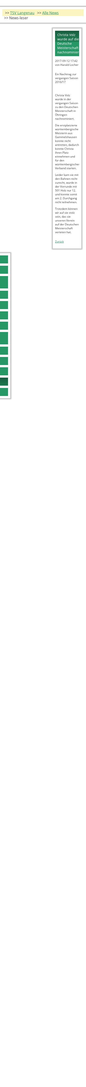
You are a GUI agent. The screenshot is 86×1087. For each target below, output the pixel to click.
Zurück (59, 241)
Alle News (50, 12)
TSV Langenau (22, 12)
